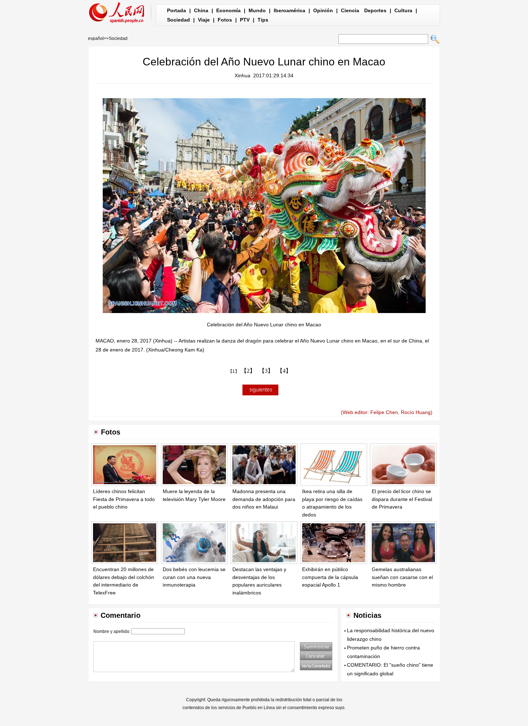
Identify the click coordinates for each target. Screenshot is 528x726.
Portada (176, 10)
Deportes (375, 10)
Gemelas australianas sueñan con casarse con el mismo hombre (402, 577)
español (96, 38)
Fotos (225, 20)
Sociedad (178, 20)
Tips (263, 20)
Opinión (323, 10)
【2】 (248, 371)
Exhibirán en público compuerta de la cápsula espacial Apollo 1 (330, 577)
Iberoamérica (289, 10)
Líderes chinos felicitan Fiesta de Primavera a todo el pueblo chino (124, 499)
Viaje (204, 20)
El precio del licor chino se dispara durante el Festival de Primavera (402, 499)
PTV (245, 20)
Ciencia (350, 10)
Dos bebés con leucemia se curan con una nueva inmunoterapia (194, 577)
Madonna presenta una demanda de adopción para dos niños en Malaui (263, 499)
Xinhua (242, 75)
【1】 (233, 371)
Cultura (403, 10)
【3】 (266, 371)
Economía (228, 10)
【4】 (284, 371)
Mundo (257, 10)
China (201, 10)
